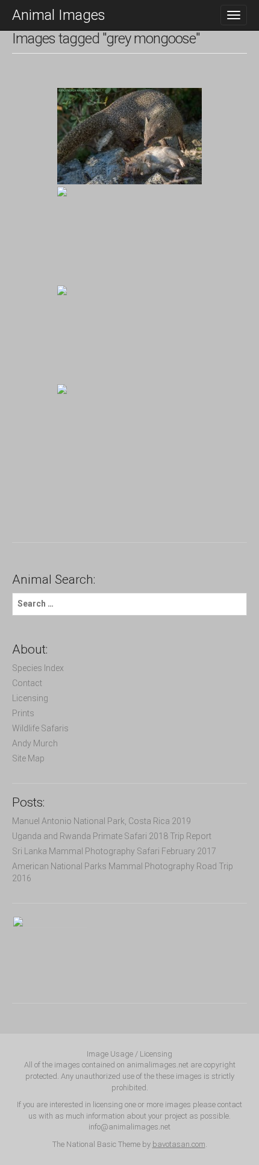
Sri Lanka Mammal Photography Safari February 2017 (114, 851)
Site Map (28, 758)
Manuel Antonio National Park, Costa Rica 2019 (101, 821)
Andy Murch (35, 743)
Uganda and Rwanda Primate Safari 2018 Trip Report (111, 836)
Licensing (30, 698)
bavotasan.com (178, 1144)
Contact (27, 683)
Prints (23, 713)
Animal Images (58, 15)
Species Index (38, 668)
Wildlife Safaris (40, 728)
